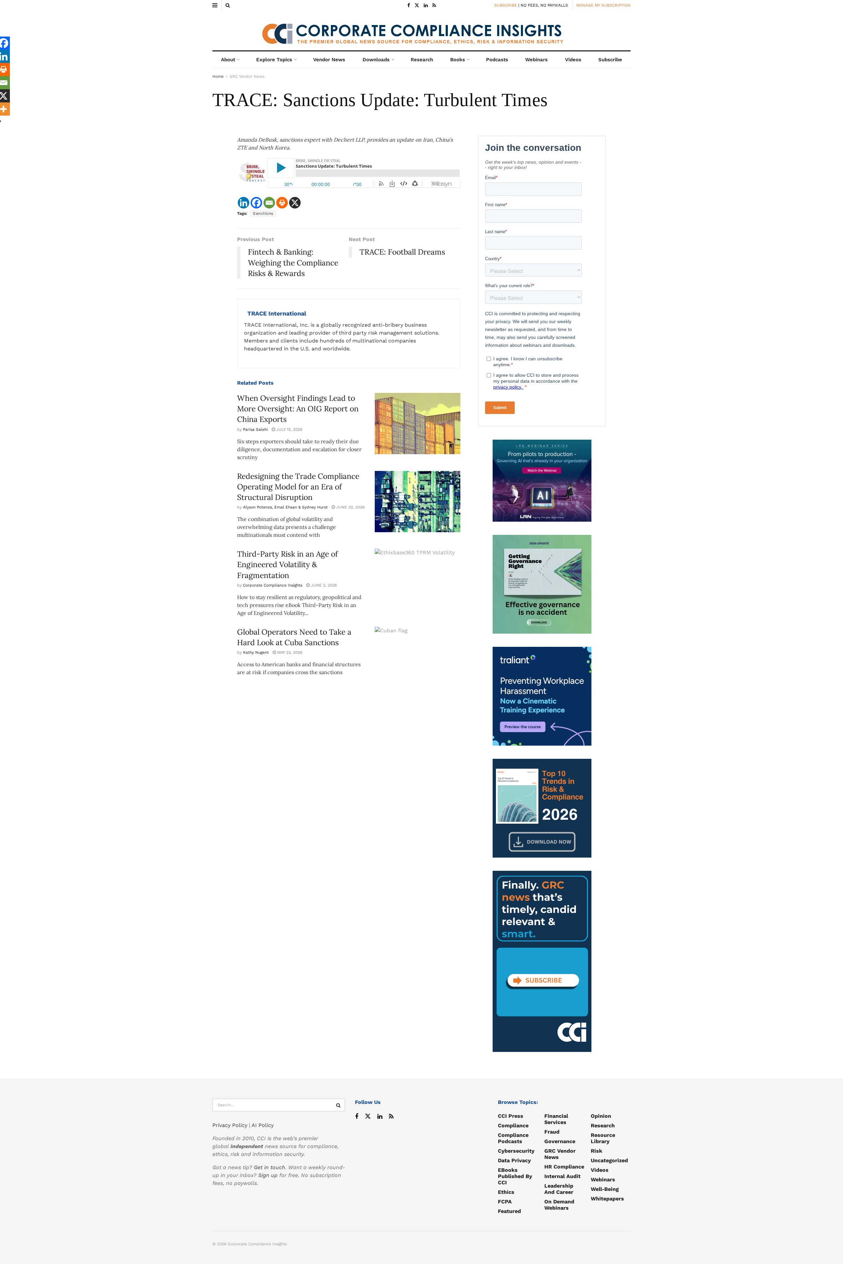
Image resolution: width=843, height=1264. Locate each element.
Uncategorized (609, 1160)
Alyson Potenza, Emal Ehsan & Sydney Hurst (285, 507)
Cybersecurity (516, 1151)
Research (422, 60)
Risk (596, 1151)
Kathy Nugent (256, 652)
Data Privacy (514, 1160)
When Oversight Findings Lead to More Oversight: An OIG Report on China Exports (298, 408)
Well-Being (605, 1189)
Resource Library (603, 1138)
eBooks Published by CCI (515, 1176)
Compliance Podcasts (513, 1138)
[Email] (269, 202)
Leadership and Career (558, 1189)
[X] (295, 202)
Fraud (551, 1132)
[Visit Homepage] (421, 30)
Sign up (268, 1175)
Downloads (376, 60)
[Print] (282, 202)
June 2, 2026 (323, 585)
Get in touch (269, 1167)
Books (457, 60)
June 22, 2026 (350, 507)
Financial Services (556, 1119)
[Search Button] (228, 5)
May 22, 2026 (289, 652)
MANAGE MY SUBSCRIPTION (603, 5)
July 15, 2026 (288, 429)
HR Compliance (564, 1167)
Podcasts (497, 60)
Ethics (506, 1192)
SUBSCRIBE (505, 5)
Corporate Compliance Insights (272, 585)
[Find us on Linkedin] (379, 1116)
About (228, 60)
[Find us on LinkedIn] (426, 5)
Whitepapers (607, 1198)
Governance (559, 1141)
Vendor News (329, 60)
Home (218, 76)
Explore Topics (274, 60)
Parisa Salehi (255, 429)
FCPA (505, 1201)
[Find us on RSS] (434, 5)
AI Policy (263, 1125)
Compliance (513, 1125)
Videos (573, 60)
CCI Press (510, 1116)
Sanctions (263, 213)
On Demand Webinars (559, 1204)
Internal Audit (562, 1176)
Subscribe (610, 60)
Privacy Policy (229, 1125)
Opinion (601, 1116)
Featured (509, 1211)
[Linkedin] (243, 202)
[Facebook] (256, 202)
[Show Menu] (214, 5)
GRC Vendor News (247, 76)
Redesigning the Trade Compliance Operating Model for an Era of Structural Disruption (298, 486)
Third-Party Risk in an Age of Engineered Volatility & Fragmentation (287, 564)
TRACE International (276, 313)
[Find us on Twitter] (417, 5)
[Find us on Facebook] (408, 5)
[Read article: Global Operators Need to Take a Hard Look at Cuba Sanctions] (417, 657)
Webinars (536, 60)
